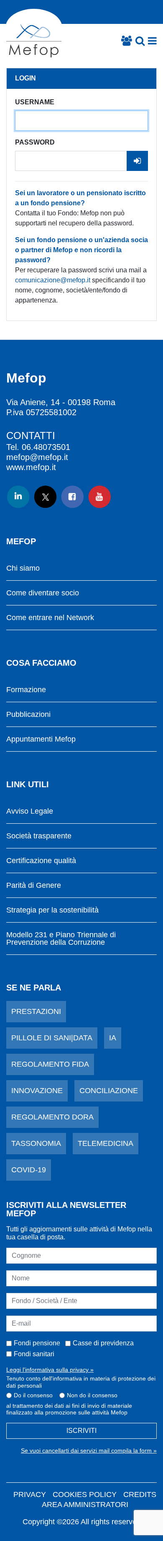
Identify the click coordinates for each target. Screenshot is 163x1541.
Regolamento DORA (52, 1117)
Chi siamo (23, 568)
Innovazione (37, 1090)
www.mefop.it (31, 467)
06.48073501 (46, 447)
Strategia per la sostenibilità (52, 910)
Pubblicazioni (28, 715)
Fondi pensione (37, 1343)
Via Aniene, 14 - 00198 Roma (60, 402)
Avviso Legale (29, 811)
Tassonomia (36, 1143)
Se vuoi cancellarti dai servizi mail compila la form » (89, 1450)
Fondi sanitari (34, 1353)
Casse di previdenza (103, 1343)
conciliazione (108, 1090)
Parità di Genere (33, 885)
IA (112, 1038)
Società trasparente (38, 836)
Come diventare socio (42, 593)
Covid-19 (28, 1170)
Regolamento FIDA (50, 1064)
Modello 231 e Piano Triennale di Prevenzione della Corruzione (61, 938)
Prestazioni (36, 1011)
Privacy (29, 1494)
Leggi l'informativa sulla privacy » (50, 1369)
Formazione (26, 690)
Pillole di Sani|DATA (51, 1038)
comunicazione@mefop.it (52, 280)
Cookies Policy (85, 1494)
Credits (139, 1494)
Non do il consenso (92, 1395)
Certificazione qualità (41, 861)
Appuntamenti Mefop (41, 739)
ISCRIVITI (81, 1430)
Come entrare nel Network (50, 618)
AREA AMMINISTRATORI (85, 1504)
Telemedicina (105, 1143)
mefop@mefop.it (37, 457)
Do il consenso (33, 1395)
